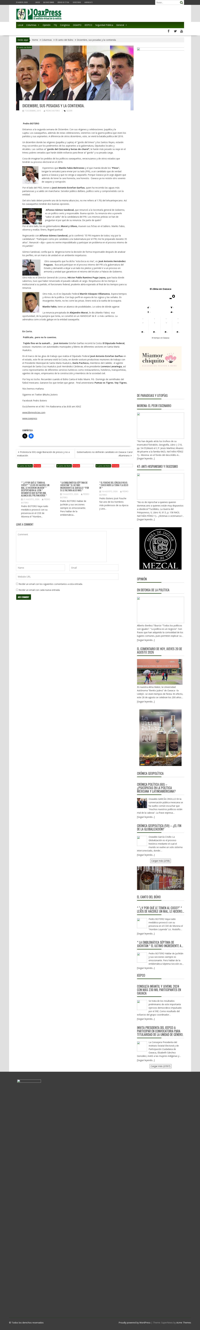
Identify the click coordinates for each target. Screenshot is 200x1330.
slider (69, 110)
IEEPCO (88, 24)
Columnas (31, 24)
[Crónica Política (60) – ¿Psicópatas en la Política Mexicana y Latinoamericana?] (142, 803)
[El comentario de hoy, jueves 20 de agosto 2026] (159, 672)
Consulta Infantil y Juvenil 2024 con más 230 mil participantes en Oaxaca (159, 990)
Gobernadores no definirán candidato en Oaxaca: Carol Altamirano (104, 454)
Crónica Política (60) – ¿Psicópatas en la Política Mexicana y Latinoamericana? (156, 788)
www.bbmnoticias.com (33, 412)
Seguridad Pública (104, 24)
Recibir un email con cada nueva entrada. (39, 589)
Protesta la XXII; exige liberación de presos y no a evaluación (43, 454)
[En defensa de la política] (160, 610)
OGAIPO (77, 24)
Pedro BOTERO (53, 110)
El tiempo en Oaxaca (160, 338)
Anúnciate (89, 2)
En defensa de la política (153, 590)
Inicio (37, 2)
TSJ (55, 24)
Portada (37, 466)
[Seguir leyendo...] (146, 640)
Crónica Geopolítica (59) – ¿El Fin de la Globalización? (159, 827)
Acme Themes (183, 1322)
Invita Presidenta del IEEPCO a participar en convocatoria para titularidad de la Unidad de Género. (160, 1031)
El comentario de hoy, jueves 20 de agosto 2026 (159, 650)
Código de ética (63, 2)
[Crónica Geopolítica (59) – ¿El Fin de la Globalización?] (142, 841)
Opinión (46, 24)
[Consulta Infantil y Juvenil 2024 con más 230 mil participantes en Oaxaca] (142, 1005)
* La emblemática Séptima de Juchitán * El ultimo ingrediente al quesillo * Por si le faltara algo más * (74, 486)
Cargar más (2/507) (160, 1066)
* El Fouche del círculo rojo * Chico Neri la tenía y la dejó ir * (113, 485)
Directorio (77, 2)
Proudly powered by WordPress (134, 1322)
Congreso (65, 24)
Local (20, 24)
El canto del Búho (24, 47)
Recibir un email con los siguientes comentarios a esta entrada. (51, 584)
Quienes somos (48, 2)
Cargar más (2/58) (160, 860)
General (120, 24)
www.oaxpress (29, 418)
